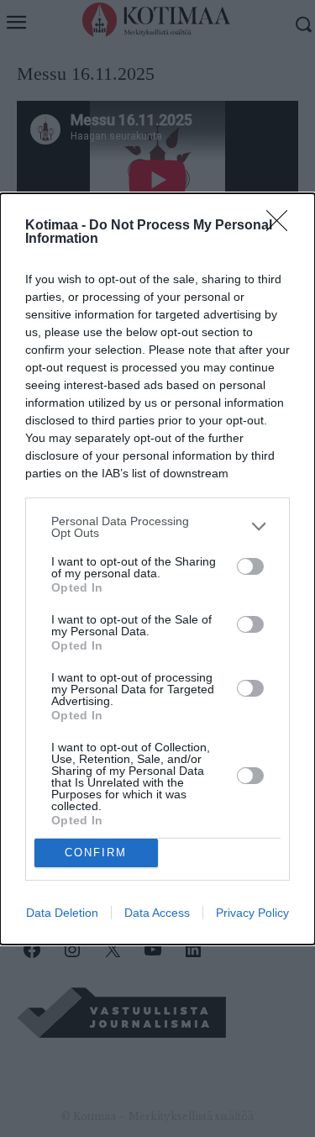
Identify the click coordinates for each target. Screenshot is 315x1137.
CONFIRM (96, 852)
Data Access (157, 912)
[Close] (282, 226)
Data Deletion (62, 912)
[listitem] (157, 527)
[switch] (250, 566)
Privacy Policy (252, 912)
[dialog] (157, 569)
